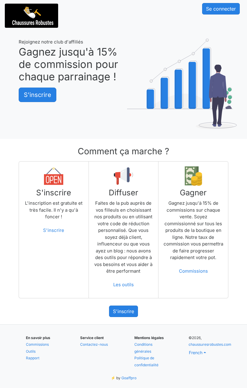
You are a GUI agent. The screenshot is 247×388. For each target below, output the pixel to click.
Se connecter (221, 9)
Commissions (193, 271)
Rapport (32, 358)
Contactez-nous (94, 344)
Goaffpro (128, 378)
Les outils (123, 284)
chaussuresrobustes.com (210, 344)
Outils (31, 351)
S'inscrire (37, 94)
